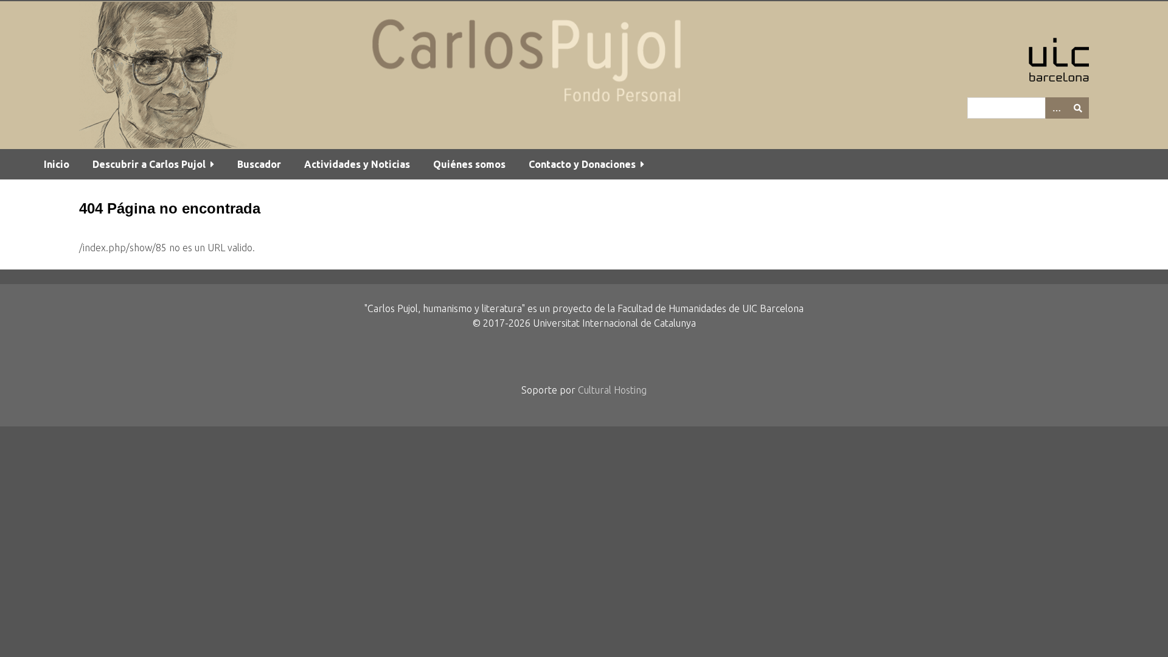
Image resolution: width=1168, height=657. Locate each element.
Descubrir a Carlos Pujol (149, 164)
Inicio (56, 164)
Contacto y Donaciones (582, 164)
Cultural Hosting (612, 389)
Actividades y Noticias (357, 164)
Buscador (259, 164)
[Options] (1056, 108)
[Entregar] (1078, 108)
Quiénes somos (469, 164)
